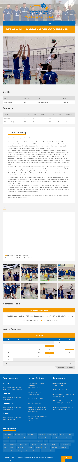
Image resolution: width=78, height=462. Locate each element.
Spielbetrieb (55, 447)
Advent (20, 441)
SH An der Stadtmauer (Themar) (17, 255)
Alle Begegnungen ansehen (65, 367)
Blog (6, 444)
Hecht (28, 451)
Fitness (46, 447)
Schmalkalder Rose (58, 437)
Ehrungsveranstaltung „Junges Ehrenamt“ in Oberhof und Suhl (37, 408)
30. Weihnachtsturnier (34, 392)
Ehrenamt (41, 434)
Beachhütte (21, 447)
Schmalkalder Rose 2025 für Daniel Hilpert (36, 384)
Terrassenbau (60, 441)
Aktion (68, 437)
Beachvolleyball (37, 441)
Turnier (33, 437)
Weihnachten (8, 434)
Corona (28, 441)
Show (6, 437)
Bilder (70, 434)
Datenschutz (8, 460)
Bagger (47, 437)
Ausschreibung (15, 437)
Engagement (35, 444)
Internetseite (14, 444)
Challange (64, 447)
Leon (44, 451)
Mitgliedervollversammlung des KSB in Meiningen (37, 417)
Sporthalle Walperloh (9, 419)
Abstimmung (24, 444)
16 (69, 349)
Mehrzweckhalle (8, 399)
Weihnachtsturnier (20, 434)
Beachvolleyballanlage (17, 451)
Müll (6, 447)
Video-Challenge (52, 434)
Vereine (12, 447)
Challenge (25, 437)
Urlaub (6, 451)
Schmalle (63, 434)
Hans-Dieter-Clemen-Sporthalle (12, 389)
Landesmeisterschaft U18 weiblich (30, 320)
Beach (12, 441)
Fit (45, 441)
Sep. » (71, 363)
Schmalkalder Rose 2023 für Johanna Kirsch (36, 400)
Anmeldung (45, 444)
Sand (52, 441)
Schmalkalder (32, 434)
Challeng (30, 447)
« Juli (6, 363)
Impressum (50, 457)
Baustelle (36, 451)
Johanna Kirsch (65, 444)
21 (49, 353)
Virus (6, 441)
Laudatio (51, 451)
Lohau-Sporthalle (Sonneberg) (51, 320)
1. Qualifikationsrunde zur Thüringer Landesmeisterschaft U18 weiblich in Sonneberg (39, 316)
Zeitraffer (70, 441)
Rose (40, 437)
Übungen (39, 447)
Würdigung (54, 444)
